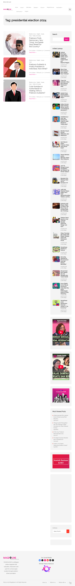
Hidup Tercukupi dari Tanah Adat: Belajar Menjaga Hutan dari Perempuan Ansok (65, 236)
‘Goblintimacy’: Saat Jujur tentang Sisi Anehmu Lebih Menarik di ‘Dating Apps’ (64, 120)
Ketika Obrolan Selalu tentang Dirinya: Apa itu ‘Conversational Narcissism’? (65, 107)
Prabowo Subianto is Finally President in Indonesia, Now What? (38, 66)
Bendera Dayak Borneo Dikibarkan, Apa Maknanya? (65, 133)
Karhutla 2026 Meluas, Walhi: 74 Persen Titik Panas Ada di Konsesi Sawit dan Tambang (64, 207)
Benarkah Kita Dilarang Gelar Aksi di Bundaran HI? (64, 180)
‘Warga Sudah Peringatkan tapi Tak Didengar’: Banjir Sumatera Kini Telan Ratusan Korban (61, 425)
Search (55, 34)
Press (70, 582)
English (26, 11)
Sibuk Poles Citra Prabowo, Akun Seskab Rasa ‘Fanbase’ (65, 71)
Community (19, 11)
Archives (55, 528)
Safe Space (28, 7)
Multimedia (58, 7)
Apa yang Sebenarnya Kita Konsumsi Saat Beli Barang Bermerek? (64, 260)
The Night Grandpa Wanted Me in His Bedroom (61, 438)
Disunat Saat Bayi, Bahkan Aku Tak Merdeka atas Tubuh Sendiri (64, 274)
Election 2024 (32, 34)
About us (44, 582)
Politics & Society (37, 35)
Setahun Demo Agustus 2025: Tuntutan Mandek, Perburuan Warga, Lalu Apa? (65, 222)
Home (16, 7)
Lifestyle (35, 7)
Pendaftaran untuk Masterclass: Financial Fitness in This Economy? (64, 304)
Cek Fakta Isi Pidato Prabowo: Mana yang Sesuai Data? (65, 145)
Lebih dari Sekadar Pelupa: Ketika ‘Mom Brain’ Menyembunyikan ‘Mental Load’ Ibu (65, 193)
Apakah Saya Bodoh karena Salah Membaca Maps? (65, 95)
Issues (21, 7)
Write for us (53, 582)
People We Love (50, 7)
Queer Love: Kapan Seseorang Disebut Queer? (60, 444)
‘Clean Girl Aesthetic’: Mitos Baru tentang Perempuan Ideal (65, 83)
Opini (30, 35)
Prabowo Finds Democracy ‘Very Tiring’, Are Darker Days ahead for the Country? (36, 42)
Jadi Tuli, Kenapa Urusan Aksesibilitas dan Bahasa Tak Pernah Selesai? (65, 168)
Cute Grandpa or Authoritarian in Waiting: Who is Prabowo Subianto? (37, 89)
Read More (32, 52)
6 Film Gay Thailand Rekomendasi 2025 (59, 432)
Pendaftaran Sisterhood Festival (64, 249)
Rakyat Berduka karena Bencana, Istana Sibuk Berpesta (65, 157)
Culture (42, 7)
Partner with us (62, 582)
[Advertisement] (61, 498)
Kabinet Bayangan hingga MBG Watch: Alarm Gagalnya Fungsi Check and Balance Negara (65, 57)
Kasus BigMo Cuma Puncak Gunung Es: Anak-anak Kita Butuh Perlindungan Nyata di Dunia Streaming (65, 289)
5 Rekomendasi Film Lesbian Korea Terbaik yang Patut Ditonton (61, 417)
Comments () (47, 50)
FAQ (71, 583)
